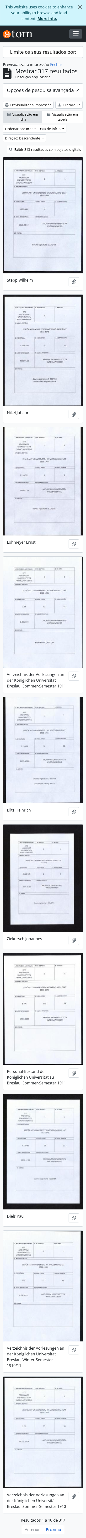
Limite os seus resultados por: (43, 52)
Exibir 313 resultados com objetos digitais (47, 149)
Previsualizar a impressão (30, 105)
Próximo (53, 1529)
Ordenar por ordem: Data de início (33, 128)
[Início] (19, 34)
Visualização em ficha (24, 117)
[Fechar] (80, 7)
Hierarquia (71, 105)
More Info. (47, 18)
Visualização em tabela (64, 117)
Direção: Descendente (23, 138)
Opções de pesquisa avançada (40, 90)
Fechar (56, 64)
